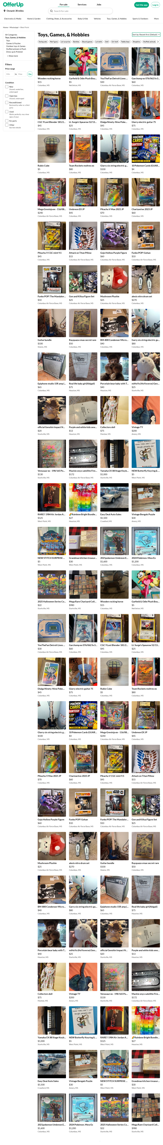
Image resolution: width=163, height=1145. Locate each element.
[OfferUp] (13, 4)
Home (5, 27)
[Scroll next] (158, 42)
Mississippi (14, 27)
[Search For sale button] (51, 10)
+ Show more (12, 56)
